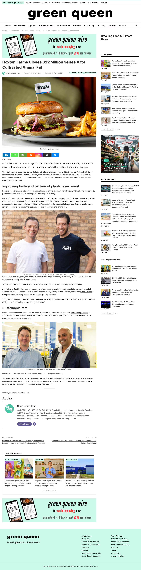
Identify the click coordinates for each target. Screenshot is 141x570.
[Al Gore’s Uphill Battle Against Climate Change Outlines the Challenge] (105, 304)
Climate (7, 25)
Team (113, 550)
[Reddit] (31, 155)
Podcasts (36, 3)
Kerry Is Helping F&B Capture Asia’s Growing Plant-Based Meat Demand (125, 247)
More (121, 25)
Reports (29, 3)
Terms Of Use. (94, 566)
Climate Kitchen (117, 556)
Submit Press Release (69, 3)
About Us (82, 3)
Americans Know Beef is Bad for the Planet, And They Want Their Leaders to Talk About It (125, 292)
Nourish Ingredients (79, 312)
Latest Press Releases (120, 542)
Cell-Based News (90, 72)
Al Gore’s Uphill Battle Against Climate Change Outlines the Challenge (123, 304)
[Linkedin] (6, 155)
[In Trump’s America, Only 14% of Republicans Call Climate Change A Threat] (105, 268)
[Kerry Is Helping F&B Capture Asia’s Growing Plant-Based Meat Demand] (105, 247)
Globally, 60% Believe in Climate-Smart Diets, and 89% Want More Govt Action (124, 280)
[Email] (23, 155)
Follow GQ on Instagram (91, 545)
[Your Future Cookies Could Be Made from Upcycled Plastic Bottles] (105, 110)
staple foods (86, 292)
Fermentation (63, 25)
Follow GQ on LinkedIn (90, 542)
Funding (77, 25)
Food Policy (89, 25)
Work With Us (93, 3)
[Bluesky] (55, 155)
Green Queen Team (26, 406)
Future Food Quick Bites (13, 459)
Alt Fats (112, 25)
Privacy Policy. (84, 566)
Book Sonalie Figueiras (120, 545)
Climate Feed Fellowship (91, 553)
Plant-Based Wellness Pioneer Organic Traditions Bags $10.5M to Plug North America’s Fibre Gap (125, 120)
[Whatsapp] (14, 155)
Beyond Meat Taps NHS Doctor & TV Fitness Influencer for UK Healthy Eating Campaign (125, 75)
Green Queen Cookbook (91, 556)
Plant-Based (20, 25)
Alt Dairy (101, 25)
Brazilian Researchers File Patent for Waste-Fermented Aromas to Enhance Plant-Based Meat (124, 99)
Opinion (32, 25)
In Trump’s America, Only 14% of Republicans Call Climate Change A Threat (125, 268)
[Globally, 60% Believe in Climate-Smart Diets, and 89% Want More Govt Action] (105, 280)
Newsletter (56, 3)
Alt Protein (72, 72)
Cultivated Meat (46, 25)
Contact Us (104, 3)
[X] (47, 155)
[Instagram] (39, 155)
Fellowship (46, 3)
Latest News (86, 536)
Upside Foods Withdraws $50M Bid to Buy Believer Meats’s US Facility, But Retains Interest (125, 87)
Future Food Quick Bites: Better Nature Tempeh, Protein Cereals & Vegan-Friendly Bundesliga (124, 63)
